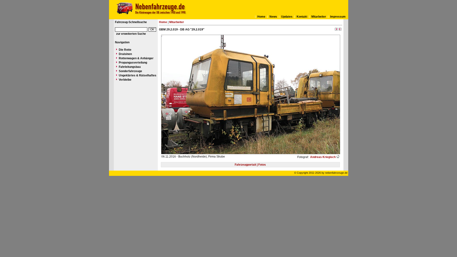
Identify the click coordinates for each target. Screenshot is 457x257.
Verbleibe (125, 79)
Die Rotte (125, 49)
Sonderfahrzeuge (130, 71)
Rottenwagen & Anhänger (136, 58)
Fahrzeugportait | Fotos (250, 164)
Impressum (338, 16)
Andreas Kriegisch (322, 157)
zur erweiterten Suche (131, 33)
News (273, 16)
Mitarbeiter (318, 16)
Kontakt (302, 16)
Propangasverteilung (133, 62)
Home (261, 16)
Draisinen (125, 54)
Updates (287, 16)
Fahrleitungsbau (130, 67)
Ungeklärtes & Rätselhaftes (137, 75)
